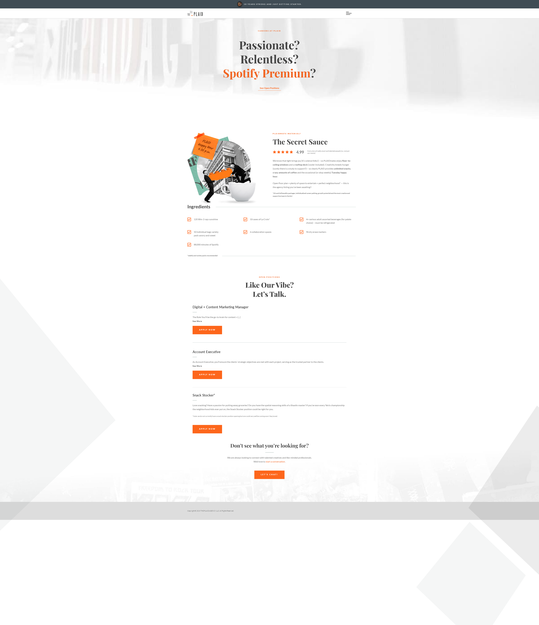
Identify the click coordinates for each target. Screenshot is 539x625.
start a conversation (275, 461)
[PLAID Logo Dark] (195, 11)
